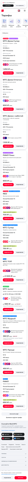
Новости (23, 444)
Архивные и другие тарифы (14, 417)
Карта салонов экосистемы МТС (13, 447)
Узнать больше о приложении (8, 430)
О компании (4, 444)
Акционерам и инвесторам (16, 449)
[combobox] (14, 33)
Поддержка (11, 444)
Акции (2, 447)
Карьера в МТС (4, 449)
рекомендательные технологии (9, 474)
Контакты (18, 444)
